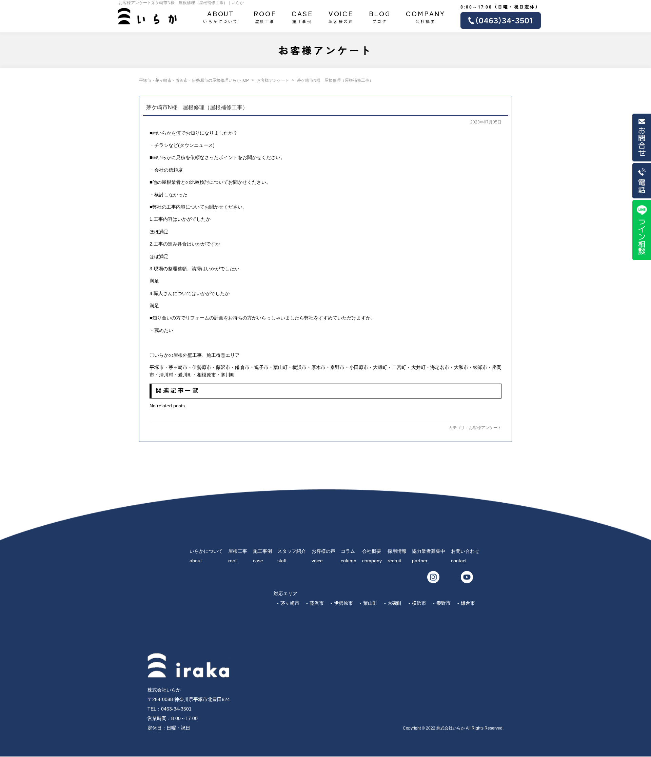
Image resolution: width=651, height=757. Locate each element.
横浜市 (419, 603)
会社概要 (425, 16)
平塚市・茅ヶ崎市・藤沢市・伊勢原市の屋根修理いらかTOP (194, 80)
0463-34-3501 (176, 709)
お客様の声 (340, 16)
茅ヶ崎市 (289, 603)
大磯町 (395, 603)
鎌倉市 (468, 603)
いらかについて (220, 16)
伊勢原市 (343, 603)
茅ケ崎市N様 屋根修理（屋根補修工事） (197, 107)
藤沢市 (317, 603)
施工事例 (302, 16)
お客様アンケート (485, 428)
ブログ (380, 16)
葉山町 (370, 603)
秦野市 (443, 603)
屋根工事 (265, 16)
